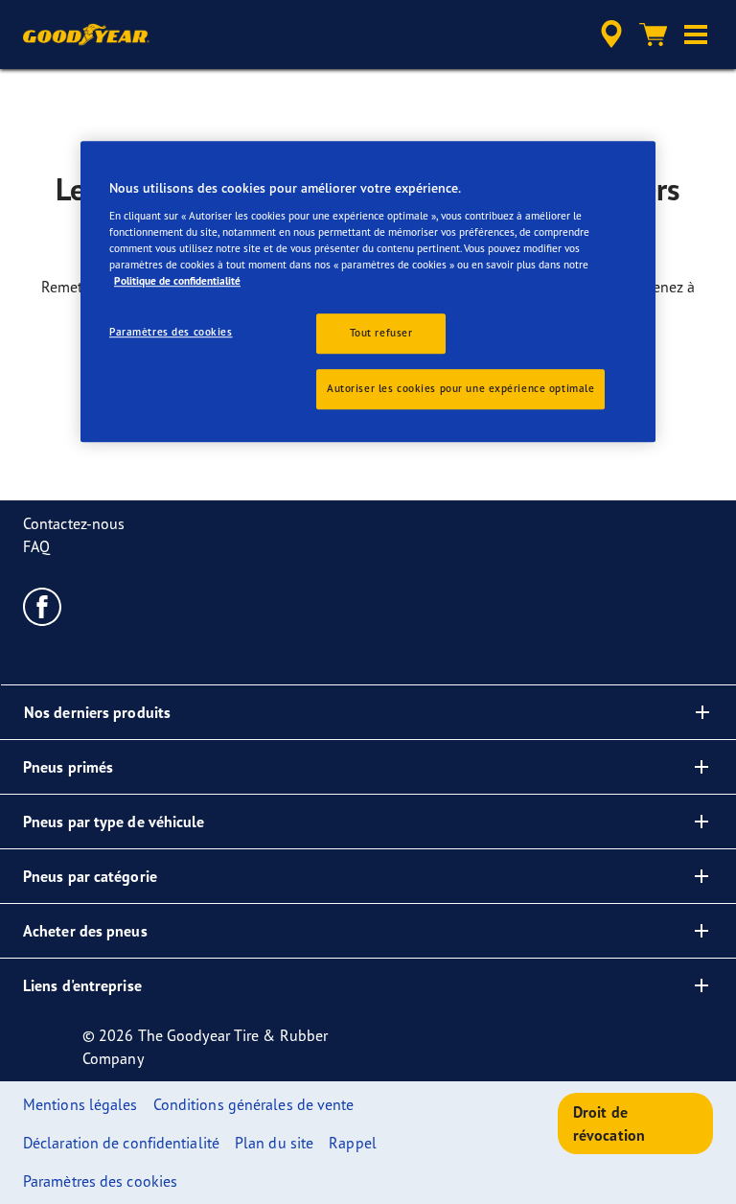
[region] (368, 292)
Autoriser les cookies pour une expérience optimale (460, 388)
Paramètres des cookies (171, 332)
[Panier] (653, 34)
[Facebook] (42, 606)
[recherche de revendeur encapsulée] (608, 34)
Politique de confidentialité (177, 281)
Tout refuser (381, 333)
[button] (695, 34)
